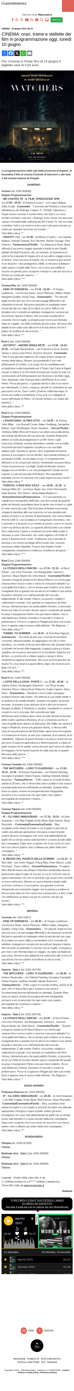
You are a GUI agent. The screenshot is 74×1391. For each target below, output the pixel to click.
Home (30, 1330)
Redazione (19, 1359)
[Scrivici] (36, 19)
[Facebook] (13, 19)
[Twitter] (21, 19)
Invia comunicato (51, 1359)
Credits (65, 1370)
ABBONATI (56, 20)
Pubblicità (33, 1359)
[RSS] (31, 19)
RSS (43, 1362)
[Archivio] (41, 19)
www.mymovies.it (34, 1185)
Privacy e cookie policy (28, 1372)
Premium (52, 1362)
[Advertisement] (37, 1299)
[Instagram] (16, 19)
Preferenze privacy (48, 1372)
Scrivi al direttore (28, 1362)
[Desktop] (47, 19)
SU (37, 1347)
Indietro (48, 1330)
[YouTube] (27, 19)
